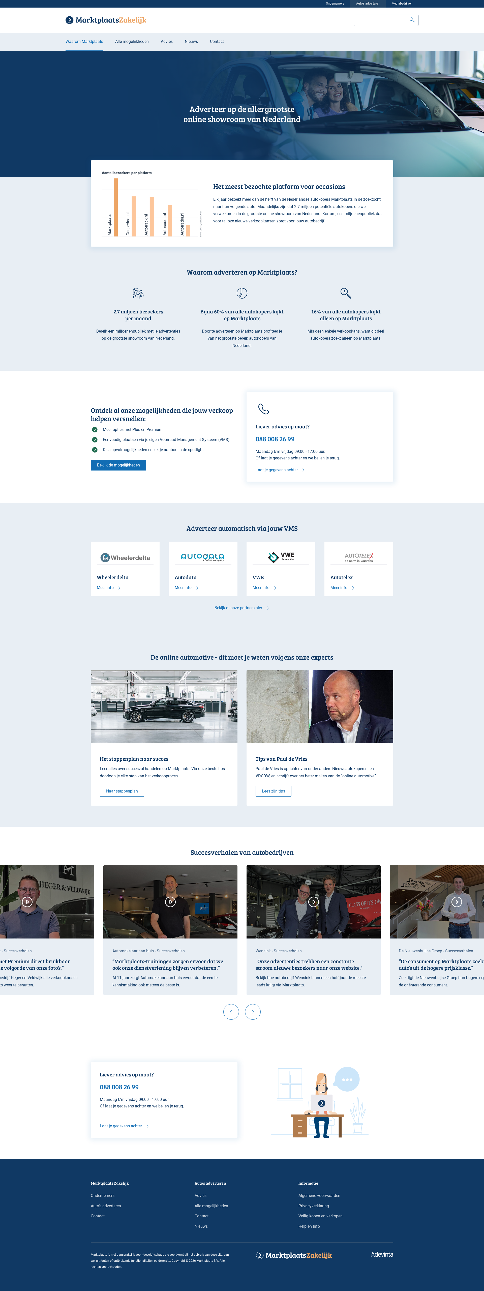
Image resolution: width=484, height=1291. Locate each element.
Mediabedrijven (402, 3)
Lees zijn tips (273, 791)
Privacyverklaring (313, 1206)
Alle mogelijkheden (132, 41)
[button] (412, 20)
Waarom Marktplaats (84, 41)
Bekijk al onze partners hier (238, 607)
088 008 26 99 (119, 1086)
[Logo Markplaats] (106, 20)
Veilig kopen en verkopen (320, 1216)
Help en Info (309, 1226)
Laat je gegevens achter (277, 469)
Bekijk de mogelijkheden (118, 465)
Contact (217, 41)
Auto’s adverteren (368, 3)
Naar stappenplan (122, 791)
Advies (167, 41)
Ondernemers (335, 3)
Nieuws (191, 41)
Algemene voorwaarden (319, 1195)
